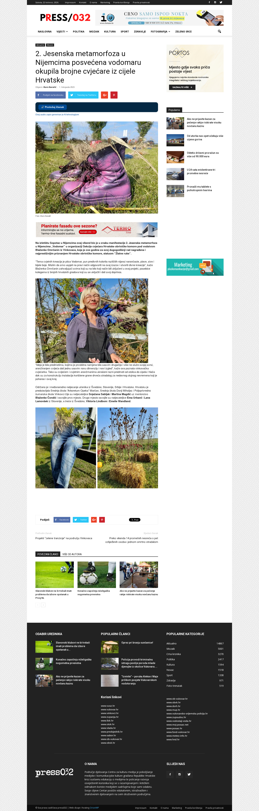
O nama (93, 2)
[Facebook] (209, 2)
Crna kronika (173, 654)
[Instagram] (215, 2)
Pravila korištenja (121, 2)
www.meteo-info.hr (176, 735)
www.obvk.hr (108, 742)
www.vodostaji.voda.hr (178, 720)
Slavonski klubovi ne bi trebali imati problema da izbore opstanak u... (73, 646)
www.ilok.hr (107, 720)
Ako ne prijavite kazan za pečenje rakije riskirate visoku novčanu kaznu (204, 122)
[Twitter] (221, 2)
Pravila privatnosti (141, 2)
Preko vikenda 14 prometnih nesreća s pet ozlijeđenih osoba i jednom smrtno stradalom (131, 540)
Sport (125, 31)
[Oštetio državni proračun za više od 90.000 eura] (175, 157)
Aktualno (40, 45)
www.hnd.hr (173, 739)
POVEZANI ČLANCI (48, 554)
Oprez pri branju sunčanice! (137, 642)
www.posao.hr (174, 728)
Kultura (110, 31)
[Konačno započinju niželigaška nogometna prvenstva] (97, 575)
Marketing (105, 2)
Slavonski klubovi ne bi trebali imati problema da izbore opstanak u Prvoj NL (53, 594)
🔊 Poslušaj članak (52, 107)
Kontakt (82, 2)
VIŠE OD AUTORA (72, 554)
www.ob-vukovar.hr (111, 739)
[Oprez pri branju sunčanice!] (110, 647)
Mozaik (94, 31)
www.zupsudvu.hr (176, 717)
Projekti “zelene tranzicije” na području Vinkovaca (63, 538)
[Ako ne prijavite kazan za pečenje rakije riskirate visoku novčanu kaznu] (139, 575)
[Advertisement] (99, 500)
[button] (219, 31)
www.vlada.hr (108, 728)
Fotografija (159, 31)
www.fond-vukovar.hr (178, 732)
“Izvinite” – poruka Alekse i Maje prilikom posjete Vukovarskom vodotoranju (139, 680)
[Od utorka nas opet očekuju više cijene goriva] (175, 140)
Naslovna (45, 31)
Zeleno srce (183, 31)
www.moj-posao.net (177, 724)
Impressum (70, 2)
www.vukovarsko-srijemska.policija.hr (187, 713)
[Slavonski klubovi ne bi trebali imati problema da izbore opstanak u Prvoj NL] (54, 575)
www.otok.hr (108, 724)
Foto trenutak (174, 685)
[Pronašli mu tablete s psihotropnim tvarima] (175, 191)
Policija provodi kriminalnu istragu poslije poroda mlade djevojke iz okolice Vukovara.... (139, 663)
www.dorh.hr (173, 706)
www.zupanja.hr (110, 716)
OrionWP (94, 807)
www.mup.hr (173, 709)
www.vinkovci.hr (110, 713)
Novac (170, 670)
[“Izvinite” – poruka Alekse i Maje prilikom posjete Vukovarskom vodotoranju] (110, 681)
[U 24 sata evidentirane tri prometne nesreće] (175, 174)
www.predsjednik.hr (112, 731)
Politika (78, 31)
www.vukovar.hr (109, 709)
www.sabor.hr (108, 735)
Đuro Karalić (50, 87)
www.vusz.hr (108, 705)
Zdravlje (140, 31)
